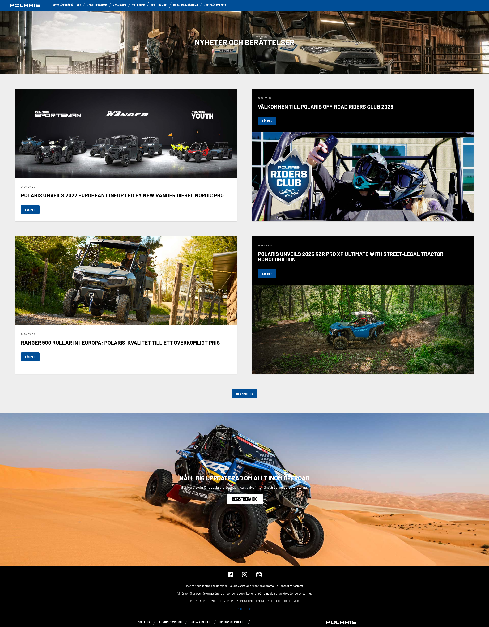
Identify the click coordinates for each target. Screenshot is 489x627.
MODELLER (144, 622)
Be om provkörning (185, 5)
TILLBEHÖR (138, 5)
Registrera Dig (244, 499)
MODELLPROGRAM (97, 5)
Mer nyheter (244, 393)
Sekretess (244, 608)
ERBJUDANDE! (159, 5)
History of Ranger (231, 622)
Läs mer (30, 209)
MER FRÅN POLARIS (215, 5)
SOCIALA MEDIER (200, 622)
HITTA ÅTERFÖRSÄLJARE (67, 5)
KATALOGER (119, 5)
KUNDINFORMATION (170, 622)
